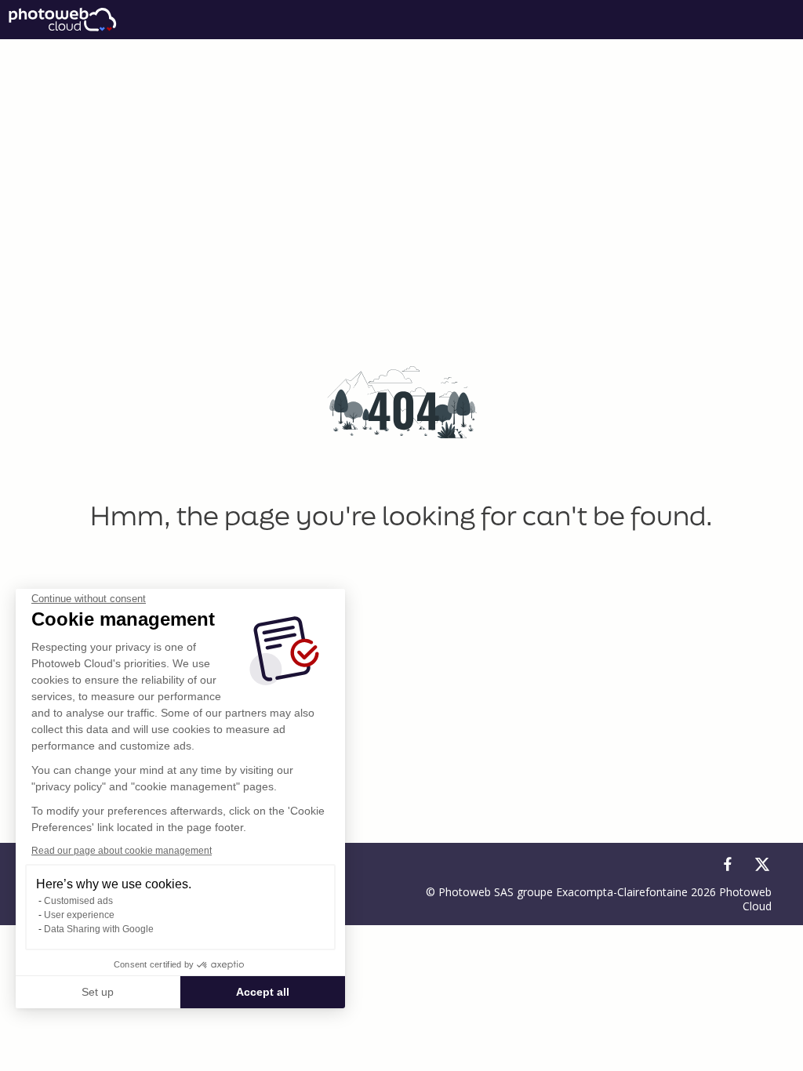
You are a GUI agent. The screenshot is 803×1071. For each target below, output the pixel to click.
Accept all (262, 992)
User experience (79, 914)
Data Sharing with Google (99, 929)
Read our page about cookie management (121, 850)
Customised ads (78, 900)
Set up (98, 992)
